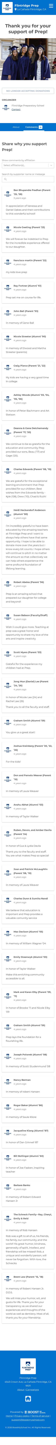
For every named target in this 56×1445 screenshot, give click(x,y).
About (20, 1389)
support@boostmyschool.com (28, 1419)
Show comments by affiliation (18, 160)
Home (9, 1415)
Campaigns (32, 1389)
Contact (16, 109)
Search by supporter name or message (23, 174)
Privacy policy (22, 1415)
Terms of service (40, 1415)
